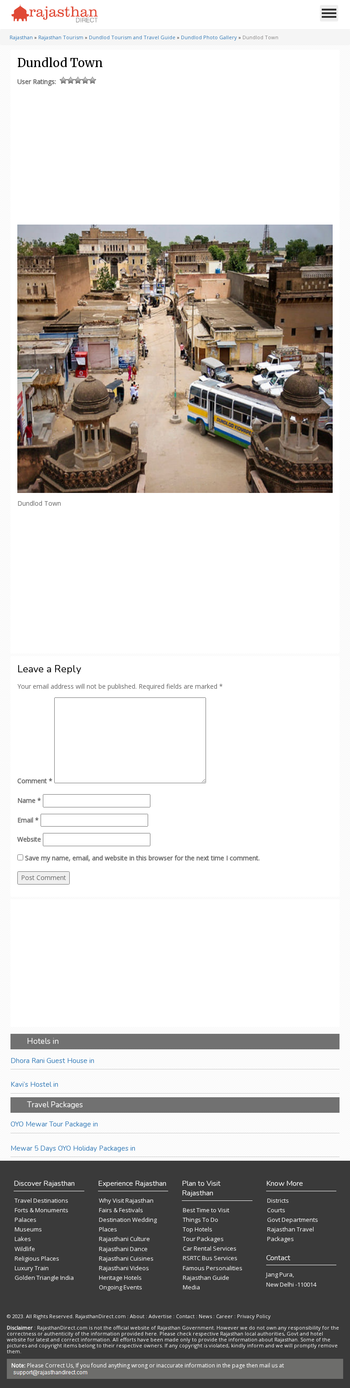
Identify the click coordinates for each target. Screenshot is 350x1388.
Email (28, 820)
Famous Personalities (212, 1268)
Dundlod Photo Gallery (209, 37)
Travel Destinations (41, 1200)
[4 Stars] (85, 80)
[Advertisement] (173, 153)
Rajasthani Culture (124, 1239)
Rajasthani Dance (123, 1249)
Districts (278, 1200)
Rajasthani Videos (124, 1268)
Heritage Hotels (120, 1277)
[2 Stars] (70, 80)
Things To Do (200, 1219)
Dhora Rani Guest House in (52, 1060)
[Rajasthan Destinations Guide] (55, 14)
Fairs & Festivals (121, 1210)
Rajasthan (21, 37)
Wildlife (25, 1249)
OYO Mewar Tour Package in (54, 1124)
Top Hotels (197, 1229)
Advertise (160, 1316)
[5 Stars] (92, 80)
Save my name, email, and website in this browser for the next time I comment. (142, 858)
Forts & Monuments (41, 1210)
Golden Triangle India (44, 1277)
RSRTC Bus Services (210, 1258)
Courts (276, 1210)
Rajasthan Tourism (60, 37)
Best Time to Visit (206, 1210)
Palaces (25, 1219)
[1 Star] (63, 80)
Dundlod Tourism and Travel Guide (132, 37)
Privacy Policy (254, 1316)
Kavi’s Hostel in (34, 1084)
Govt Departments (292, 1219)
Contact (185, 1316)
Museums (28, 1229)
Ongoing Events (120, 1287)
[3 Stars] (78, 80)
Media (191, 1287)
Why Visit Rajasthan (126, 1200)
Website (29, 839)
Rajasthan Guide (206, 1277)
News (205, 1316)
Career (224, 1316)
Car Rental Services (210, 1248)
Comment (34, 780)
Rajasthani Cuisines (126, 1258)
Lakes (23, 1239)
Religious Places (37, 1258)
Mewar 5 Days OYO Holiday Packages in (72, 1148)
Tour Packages (203, 1239)
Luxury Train (32, 1268)
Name (29, 800)
